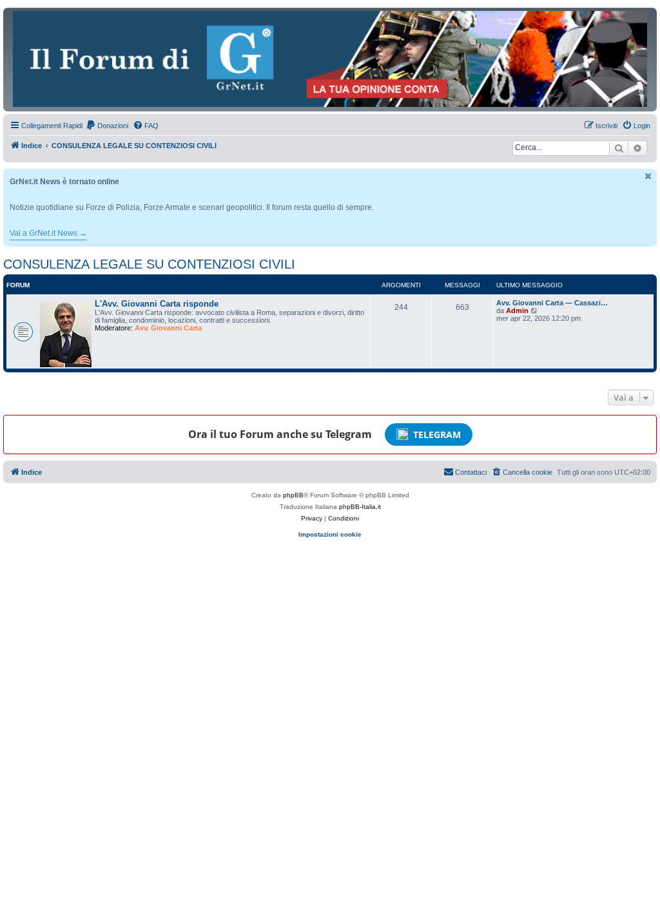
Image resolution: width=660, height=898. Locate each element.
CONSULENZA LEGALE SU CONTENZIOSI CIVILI (149, 264)
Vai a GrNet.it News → (48, 233)
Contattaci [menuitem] (471, 472)
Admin (517, 310)
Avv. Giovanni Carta (168, 328)
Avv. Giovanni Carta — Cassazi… (552, 303)
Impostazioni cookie (330, 534)
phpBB (293, 495)
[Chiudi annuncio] (648, 176)
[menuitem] (107, 125)
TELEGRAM (437, 434)
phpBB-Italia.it (360, 506)
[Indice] (330, 59)
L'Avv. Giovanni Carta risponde (156, 304)
